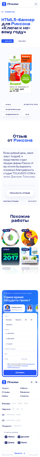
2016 (27, 114)
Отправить (20, 372)
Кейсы (5, 396)
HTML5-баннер (18, 19)
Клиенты (24, 396)
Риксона (20, 24)
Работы (10, 12)
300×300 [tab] (22, 41)
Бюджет (7, 329)
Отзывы (6, 392)
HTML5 (8, 104)
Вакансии (24, 392)
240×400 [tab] (8, 41)
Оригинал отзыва (11, 201)
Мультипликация (13, 109)
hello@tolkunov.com (16, 309)
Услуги (7, 316)
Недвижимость (12, 114)
